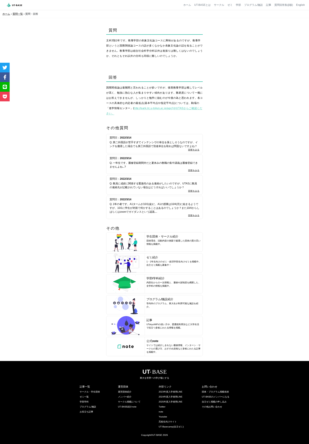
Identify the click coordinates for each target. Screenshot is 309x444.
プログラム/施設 (253, 5)
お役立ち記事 (86, 411)
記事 (268, 5)
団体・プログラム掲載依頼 (215, 391)
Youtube (163, 416)
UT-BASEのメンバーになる (215, 396)
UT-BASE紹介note (127, 406)
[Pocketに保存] (5, 96)
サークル (219, 5)
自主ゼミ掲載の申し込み (214, 401)
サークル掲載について (129, 401)
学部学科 (84, 401)
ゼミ (230, 5)
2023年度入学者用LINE (170, 391)
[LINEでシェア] (5, 87)
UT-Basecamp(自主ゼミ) (171, 426)
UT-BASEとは (202, 5)
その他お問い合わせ (212, 406)
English (300, 5)
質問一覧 (18, 14)
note (161, 411)
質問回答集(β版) (283, 5)
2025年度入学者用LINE (170, 401)
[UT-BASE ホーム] (14, 5)
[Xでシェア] (5, 67)
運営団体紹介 (124, 391)
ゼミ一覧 (84, 396)
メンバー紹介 (124, 396)
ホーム (187, 5)
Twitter (162, 406)
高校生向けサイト (168, 421)
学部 (238, 5)
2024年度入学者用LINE (170, 396)
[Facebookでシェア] (5, 77)
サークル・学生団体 (90, 391)
